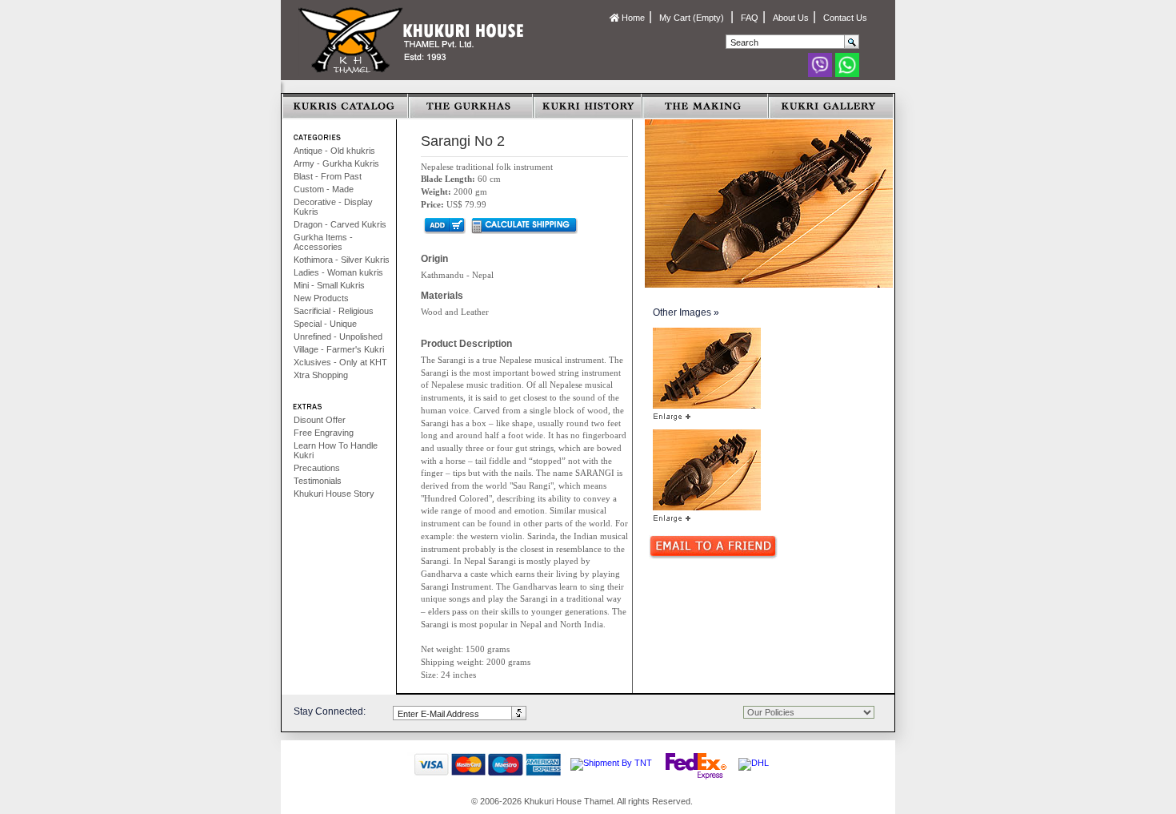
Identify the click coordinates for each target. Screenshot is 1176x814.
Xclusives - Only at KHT (340, 362)
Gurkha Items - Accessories (323, 242)
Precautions (317, 468)
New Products (321, 298)
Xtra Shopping (321, 375)
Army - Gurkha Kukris (336, 163)
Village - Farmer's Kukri (339, 349)
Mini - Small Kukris (329, 285)
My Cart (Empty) (692, 17)
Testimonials (318, 481)
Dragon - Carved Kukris (340, 224)
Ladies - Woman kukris (338, 272)
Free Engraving (324, 432)
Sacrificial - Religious (334, 311)
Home (632, 17)
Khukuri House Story (334, 493)
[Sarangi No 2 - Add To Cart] (443, 225)
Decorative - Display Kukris (333, 206)
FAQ (749, 17)
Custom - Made (324, 189)
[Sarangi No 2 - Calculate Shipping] (524, 225)
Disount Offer (320, 420)
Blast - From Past (328, 176)
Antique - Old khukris (334, 150)
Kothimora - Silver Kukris (342, 259)
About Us (791, 17)
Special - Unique (325, 323)
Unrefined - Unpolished (338, 336)
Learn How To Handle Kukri (336, 450)
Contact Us (845, 17)
